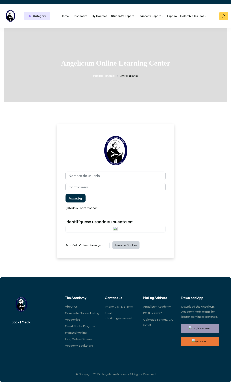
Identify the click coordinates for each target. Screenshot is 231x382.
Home (65, 16)
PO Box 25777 (152, 313)
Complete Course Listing (82, 313)
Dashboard (80, 16)
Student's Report (122, 16)
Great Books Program (80, 326)
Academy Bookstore (79, 345)
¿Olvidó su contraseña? (81, 208)
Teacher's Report (149, 16)
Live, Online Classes (78, 339)
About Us (71, 306)
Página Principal (104, 75)
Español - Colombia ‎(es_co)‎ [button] (85, 245)
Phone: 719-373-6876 (119, 306)
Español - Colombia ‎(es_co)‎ (185, 16)
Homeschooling (76, 332)
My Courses (99, 16)
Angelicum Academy (157, 306)
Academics (72, 319)
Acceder (75, 198)
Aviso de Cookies (126, 245)
